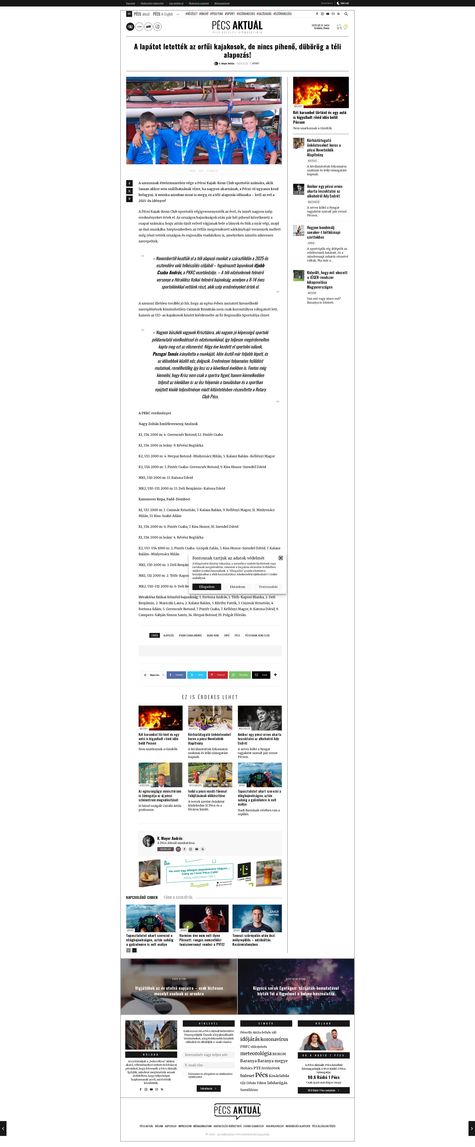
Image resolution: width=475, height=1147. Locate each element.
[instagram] (322, 14)
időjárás (250, 1039)
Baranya (248, 1061)
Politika (217, 13)
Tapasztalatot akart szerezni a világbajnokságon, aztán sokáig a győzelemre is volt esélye (259, 798)
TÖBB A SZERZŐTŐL (178, 897)
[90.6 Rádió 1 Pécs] (324, 1049)
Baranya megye (273, 1061)
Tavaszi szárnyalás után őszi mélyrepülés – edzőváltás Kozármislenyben (253, 940)
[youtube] (327, 14)
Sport (231, 13)
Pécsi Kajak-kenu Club (257, 635)
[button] (281, 558)
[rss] (338, 14)
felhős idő (269, 1032)
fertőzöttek (271, 1068)
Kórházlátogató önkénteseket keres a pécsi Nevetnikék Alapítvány (209, 739)
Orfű (227, 635)
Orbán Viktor (256, 1083)
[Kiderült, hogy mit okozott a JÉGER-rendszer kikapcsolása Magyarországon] (298, 275)
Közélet (192, 13)
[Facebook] (129, 183)
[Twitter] (129, 191)
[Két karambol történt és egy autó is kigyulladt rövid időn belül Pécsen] (161, 718)
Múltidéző (244, 728)
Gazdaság (265, 13)
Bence (326, 28)
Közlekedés (195, 785)
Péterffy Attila (250, 1032)
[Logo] (237, 1111)
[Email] (178, 849)
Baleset (144, 728)
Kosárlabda (279, 1076)
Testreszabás (268, 586)
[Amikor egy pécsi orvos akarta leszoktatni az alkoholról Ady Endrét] (260, 718)
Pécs (237, 635)
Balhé (204, 13)
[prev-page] (128, 950)
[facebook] (317, 14)
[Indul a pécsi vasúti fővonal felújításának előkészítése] (210, 775)
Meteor (312, 292)
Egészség (145, 785)
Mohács (246, 1068)
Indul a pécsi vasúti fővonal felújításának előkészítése (207, 793)
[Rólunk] (151, 1034)
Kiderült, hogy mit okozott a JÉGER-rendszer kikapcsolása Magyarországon (327, 280)
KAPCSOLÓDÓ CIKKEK (142, 897)
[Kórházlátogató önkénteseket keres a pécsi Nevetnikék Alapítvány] (210, 718)
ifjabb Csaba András (190, 635)
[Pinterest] (129, 199)
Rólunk (151, 1054)
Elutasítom (237, 586)
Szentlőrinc (249, 1090)
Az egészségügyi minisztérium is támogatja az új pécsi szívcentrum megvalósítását (160, 795)
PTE (257, 1068)
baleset (247, 1075)
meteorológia (256, 1054)
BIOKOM (279, 1054)
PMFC (245, 1047)
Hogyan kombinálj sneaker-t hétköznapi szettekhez (323, 232)
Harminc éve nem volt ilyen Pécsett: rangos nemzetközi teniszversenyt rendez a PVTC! (202, 940)
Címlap (192, 171)
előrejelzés (259, 1047)
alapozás (168, 635)
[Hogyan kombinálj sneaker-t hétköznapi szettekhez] (298, 230)
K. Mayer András (169, 838)
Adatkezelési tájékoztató (252, 574)
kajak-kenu (213, 635)
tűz (243, 1083)
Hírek (311, 243)
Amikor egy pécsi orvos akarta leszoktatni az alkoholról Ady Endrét (259, 739)
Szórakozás (246, 13)
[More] (275, 675)
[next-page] (134, 950)
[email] (333, 14)
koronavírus (274, 1039)
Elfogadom (206, 586)
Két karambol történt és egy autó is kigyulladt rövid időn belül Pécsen (159, 739)
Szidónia (318, 28)
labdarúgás (277, 1083)
